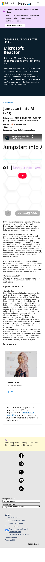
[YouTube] (21, 482)
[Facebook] (21, 457)
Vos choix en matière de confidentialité (19, 530)
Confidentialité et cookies (15, 520)
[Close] (42, 9)
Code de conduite (12, 526)
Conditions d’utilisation (14, 523)
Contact (8, 515)
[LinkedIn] (21, 490)
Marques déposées (12, 518)
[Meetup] (21, 465)
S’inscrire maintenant (15, 25)
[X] (21, 474)
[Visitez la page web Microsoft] (8, 3)
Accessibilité (10, 540)
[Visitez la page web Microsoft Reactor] (25, 3)
